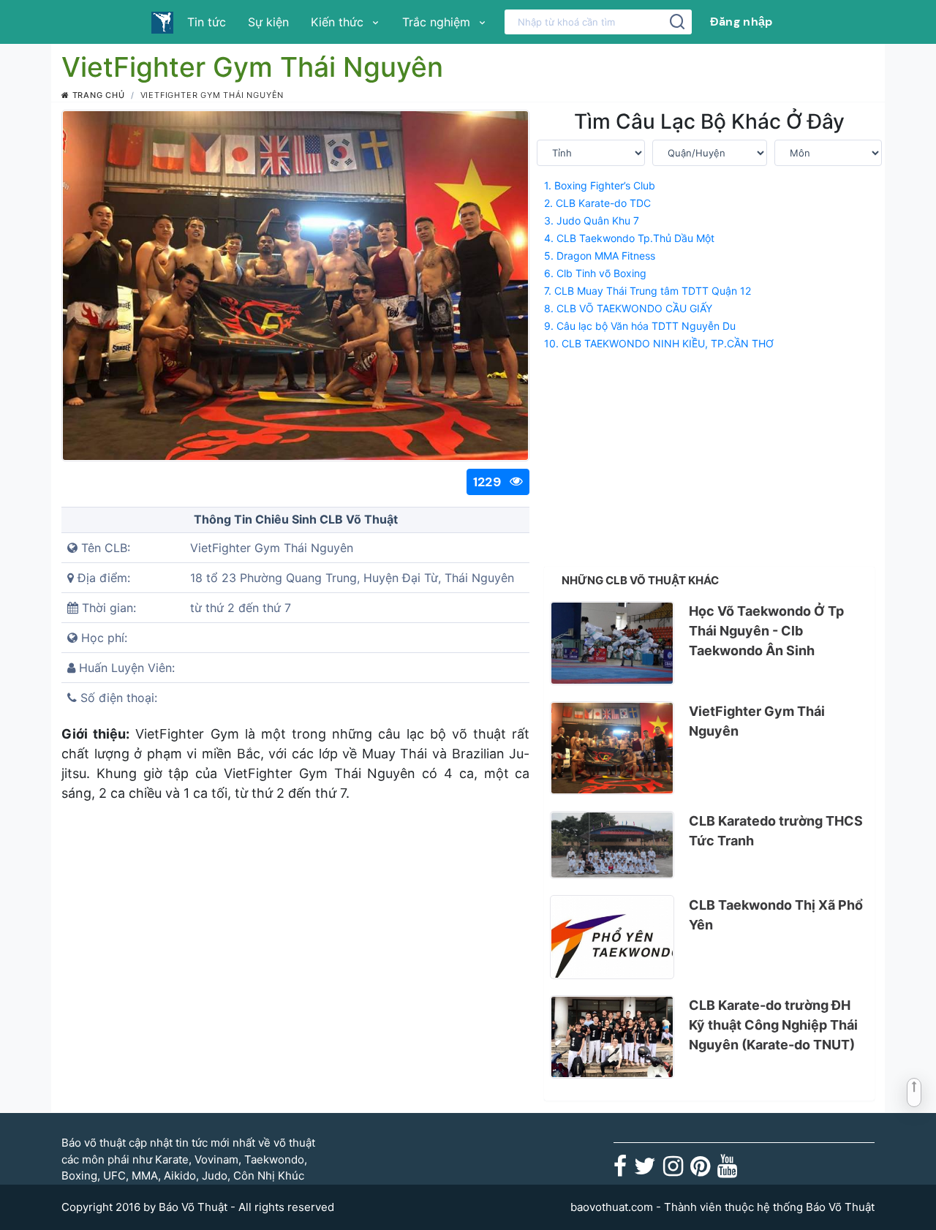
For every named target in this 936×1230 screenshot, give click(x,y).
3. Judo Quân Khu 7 (591, 220)
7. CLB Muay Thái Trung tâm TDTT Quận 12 (647, 290)
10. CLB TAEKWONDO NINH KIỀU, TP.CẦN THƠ (659, 343)
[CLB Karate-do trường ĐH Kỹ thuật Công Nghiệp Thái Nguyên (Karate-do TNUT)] (612, 1037)
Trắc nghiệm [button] (438, 22)
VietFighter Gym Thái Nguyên (757, 721)
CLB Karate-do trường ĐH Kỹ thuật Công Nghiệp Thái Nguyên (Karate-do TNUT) (773, 1024)
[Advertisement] (709, 455)
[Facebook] (620, 1170)
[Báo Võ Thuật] (162, 22)
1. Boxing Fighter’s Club (599, 185)
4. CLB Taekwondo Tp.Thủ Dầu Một (629, 238)
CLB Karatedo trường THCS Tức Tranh (776, 830)
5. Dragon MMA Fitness (599, 255)
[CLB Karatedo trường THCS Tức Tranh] (612, 845)
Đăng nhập (741, 21)
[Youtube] (727, 1170)
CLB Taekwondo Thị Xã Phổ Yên (776, 914)
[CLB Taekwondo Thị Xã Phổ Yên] (612, 937)
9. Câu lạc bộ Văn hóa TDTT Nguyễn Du (640, 326)
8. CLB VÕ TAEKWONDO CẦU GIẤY (628, 308)
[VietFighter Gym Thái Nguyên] (612, 748)
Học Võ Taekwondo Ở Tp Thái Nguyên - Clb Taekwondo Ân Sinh (766, 630)
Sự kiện (268, 22)
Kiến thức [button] (339, 22)
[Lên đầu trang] (914, 1092)
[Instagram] (673, 1170)
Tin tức (206, 22)
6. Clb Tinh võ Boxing (595, 273)
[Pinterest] (700, 1170)
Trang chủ (97, 95)
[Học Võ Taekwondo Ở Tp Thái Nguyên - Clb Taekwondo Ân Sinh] (612, 643)
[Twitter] (645, 1170)
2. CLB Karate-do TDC (597, 203)
